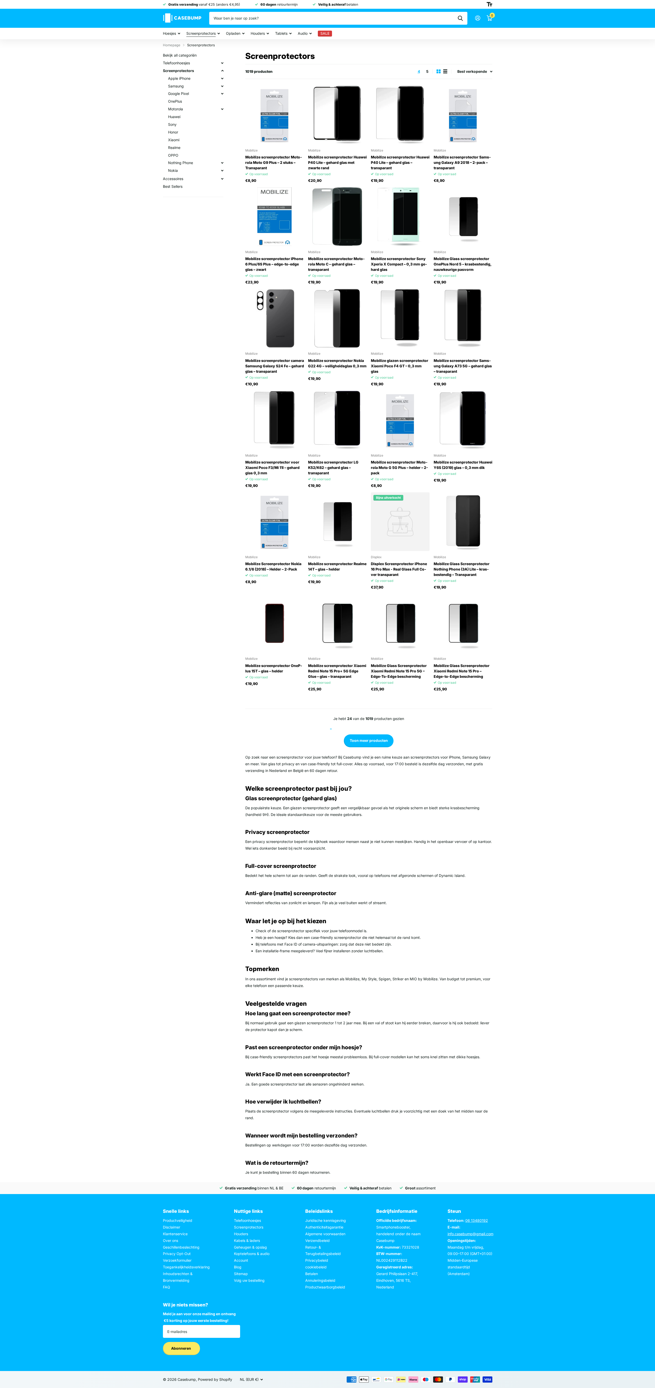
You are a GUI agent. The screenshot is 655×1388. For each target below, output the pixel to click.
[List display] (445, 71)
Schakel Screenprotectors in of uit (222, 71)
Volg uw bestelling (249, 1280)
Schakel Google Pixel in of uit (222, 93)
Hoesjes (169, 33)
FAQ (166, 1287)
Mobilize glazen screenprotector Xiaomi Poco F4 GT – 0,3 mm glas (399, 365)
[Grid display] (438, 71)
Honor (173, 132)
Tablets (281, 33)
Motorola (175, 109)
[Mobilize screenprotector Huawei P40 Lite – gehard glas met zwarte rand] (337, 115)
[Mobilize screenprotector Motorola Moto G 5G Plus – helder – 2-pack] (400, 420)
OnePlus (175, 101)
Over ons (170, 1240)
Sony (172, 124)
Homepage (171, 45)
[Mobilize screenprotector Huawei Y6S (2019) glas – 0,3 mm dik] (463, 420)
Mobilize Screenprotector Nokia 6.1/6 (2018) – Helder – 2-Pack (273, 566)
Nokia (173, 170)
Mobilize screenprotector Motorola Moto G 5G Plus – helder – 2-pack (399, 467)
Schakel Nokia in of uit (222, 170)
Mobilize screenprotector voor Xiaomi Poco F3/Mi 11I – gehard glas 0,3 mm (272, 467)
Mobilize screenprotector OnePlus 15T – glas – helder (273, 668)
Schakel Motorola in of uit (222, 109)
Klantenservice (175, 1234)
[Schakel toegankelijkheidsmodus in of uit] (489, 4)
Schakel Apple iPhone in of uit (222, 78)
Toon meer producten (369, 740)
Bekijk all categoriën (180, 55)
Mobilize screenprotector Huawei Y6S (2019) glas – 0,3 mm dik (463, 465)
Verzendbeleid (317, 1240)
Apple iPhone (179, 78)
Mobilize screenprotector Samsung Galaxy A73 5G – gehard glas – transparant (463, 365)
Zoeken (460, 18)
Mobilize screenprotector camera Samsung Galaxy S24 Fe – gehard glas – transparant (274, 365)
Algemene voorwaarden (325, 1234)
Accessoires (173, 178)
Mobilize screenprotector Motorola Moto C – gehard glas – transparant (336, 264)
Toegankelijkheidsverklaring (186, 1267)
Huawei (174, 116)
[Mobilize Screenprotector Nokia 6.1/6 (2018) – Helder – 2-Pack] (274, 521)
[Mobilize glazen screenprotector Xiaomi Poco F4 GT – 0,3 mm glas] (400, 318)
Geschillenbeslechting (181, 1247)
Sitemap (241, 1273)
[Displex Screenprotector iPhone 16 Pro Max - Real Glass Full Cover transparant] (400, 521)
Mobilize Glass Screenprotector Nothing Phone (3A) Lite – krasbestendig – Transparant (462, 569)
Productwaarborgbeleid (325, 1287)
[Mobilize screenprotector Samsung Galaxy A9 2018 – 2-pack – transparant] (463, 115)
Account (241, 1260)
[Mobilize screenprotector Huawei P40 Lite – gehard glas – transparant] (400, 115)
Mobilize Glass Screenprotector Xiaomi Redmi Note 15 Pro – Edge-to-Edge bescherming (462, 671)
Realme (174, 147)
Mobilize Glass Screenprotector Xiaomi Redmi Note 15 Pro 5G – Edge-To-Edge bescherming (399, 671)
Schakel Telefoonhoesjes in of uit (222, 63)
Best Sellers (172, 186)
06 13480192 (476, 1220)
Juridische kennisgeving (325, 1220)
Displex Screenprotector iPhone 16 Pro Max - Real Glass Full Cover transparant (399, 569)
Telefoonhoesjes (176, 63)
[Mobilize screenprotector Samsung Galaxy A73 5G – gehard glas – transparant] (463, 318)
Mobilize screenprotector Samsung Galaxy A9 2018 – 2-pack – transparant (462, 162)
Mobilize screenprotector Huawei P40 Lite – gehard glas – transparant (400, 162)
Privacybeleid (316, 1260)
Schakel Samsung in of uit (222, 86)
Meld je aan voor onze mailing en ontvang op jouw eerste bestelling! (199, 1317)
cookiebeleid (316, 1267)
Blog (237, 1267)
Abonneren (181, 1348)
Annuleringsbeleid (320, 1280)
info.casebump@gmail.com (470, 1234)
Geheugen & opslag (250, 1247)
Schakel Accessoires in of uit (222, 179)
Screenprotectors (201, 33)
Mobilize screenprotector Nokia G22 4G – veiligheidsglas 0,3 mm (337, 363)
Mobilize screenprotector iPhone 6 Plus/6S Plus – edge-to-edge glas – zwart (274, 264)
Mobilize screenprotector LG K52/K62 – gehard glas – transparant (333, 467)
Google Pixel (178, 93)
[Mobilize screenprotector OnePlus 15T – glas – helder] (274, 623)
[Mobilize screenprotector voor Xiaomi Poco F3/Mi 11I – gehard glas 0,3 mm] (274, 420)
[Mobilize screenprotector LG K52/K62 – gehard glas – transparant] (337, 420)
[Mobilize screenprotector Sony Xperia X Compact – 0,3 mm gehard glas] (400, 216)
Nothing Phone (180, 163)
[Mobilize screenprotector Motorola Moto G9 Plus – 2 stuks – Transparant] (274, 115)
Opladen (233, 33)
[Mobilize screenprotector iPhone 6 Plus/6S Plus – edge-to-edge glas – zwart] (274, 216)
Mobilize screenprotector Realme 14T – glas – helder (337, 566)
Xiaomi (173, 140)
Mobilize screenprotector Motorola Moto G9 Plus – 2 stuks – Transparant (273, 162)
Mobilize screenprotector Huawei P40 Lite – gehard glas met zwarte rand (337, 162)
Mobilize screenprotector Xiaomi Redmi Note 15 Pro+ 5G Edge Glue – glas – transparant (337, 671)
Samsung (176, 86)
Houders (258, 33)
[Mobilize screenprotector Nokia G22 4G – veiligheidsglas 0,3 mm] (337, 318)
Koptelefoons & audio (251, 1253)
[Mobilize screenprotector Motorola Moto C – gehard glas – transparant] (337, 216)
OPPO (173, 155)
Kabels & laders (247, 1240)
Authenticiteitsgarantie (324, 1227)
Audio (303, 33)
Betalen (311, 1273)
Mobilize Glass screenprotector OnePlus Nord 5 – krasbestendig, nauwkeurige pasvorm (462, 264)
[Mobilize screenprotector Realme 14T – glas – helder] (337, 521)
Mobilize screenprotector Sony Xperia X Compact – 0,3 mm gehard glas (399, 264)
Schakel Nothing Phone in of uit (222, 163)
